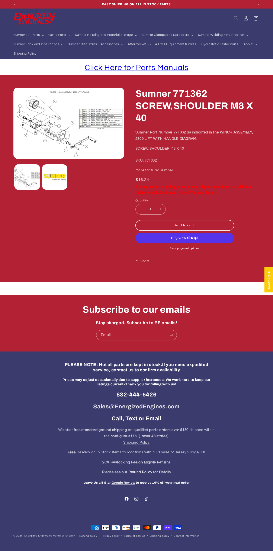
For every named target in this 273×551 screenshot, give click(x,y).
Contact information (187, 536)
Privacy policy (111, 536)
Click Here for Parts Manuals (137, 68)
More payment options (184, 248)
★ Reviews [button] (269, 279)
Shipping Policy (136, 442)
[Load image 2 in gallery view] (54, 177)
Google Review (123, 482)
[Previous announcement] (14, 4)
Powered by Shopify (62, 536)
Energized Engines (36, 536)
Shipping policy (159, 536)
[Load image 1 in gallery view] (27, 177)
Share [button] (145, 261)
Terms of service (134, 536)
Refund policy (88, 536)
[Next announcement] (258, 4)
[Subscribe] (172, 335)
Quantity (141, 200)
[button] (28, 35)
